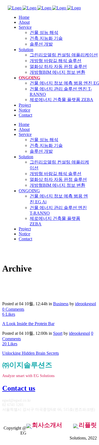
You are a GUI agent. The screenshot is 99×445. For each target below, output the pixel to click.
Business (60, 303)
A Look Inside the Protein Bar (28, 323)
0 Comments (13, 309)
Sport (57, 333)
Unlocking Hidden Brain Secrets (30, 353)
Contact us (18, 388)
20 (9, 343)
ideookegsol (85, 303)
